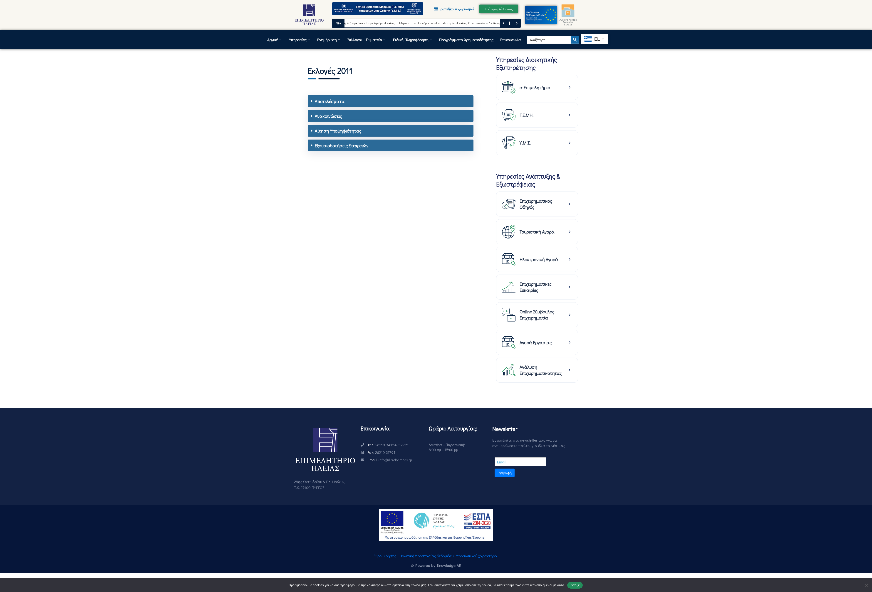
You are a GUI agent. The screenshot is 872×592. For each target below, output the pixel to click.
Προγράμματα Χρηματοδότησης (466, 39)
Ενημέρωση (327, 39)
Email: (390, 459)
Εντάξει (575, 585)
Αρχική (272, 39)
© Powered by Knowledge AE (436, 565)
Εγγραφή (505, 472)
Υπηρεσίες (298, 39)
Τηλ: (388, 444)
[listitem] (537, 87)
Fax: (381, 452)
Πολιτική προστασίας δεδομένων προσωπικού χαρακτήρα (448, 555)
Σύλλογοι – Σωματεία (364, 39)
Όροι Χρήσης (385, 555)
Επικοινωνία (510, 39)
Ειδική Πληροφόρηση (411, 39)
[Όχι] (866, 585)
